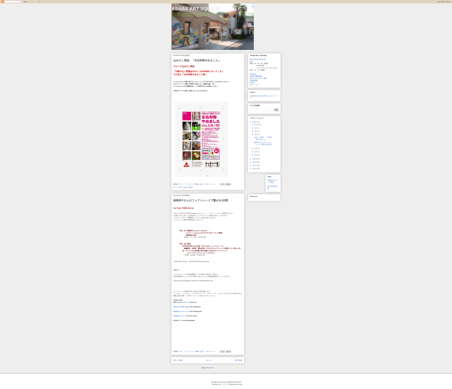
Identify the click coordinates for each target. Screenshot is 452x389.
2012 (254, 162)
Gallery (185, 187)
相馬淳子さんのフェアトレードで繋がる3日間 (200, 200)
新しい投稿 (178, 360)
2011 (254, 165)
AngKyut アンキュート (181, 311)
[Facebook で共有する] (227, 184)
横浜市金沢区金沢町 (258, 59)
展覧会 (190, 187)
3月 (255, 148)
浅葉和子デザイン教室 (272, 181)
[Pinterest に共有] (230, 184)
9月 (255, 128)
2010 (254, 168)
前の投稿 (238, 360)
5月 (255, 131)
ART (180, 187)
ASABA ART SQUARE (195, 8)
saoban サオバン (183, 302)
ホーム (209, 360)
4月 (255, 134)
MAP (253, 82)
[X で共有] (225, 184)
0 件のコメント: (211, 184)
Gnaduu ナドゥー (179, 316)
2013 (254, 159)
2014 (254, 122)
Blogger (239, 384)
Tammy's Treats (179, 307)
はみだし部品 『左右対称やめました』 (197, 60)
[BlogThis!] (223, 184)
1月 (255, 155)
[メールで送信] (221, 184)
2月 (255, 152)
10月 (256, 125)
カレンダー (255, 85)
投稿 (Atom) (210, 368)
